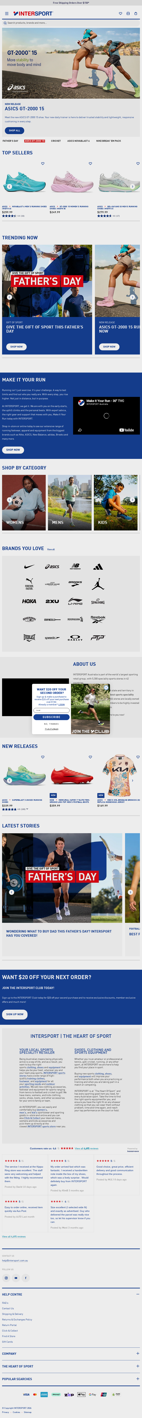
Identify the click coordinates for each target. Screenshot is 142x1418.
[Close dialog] (106, 688)
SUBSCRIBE (51, 717)
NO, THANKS (51, 724)
